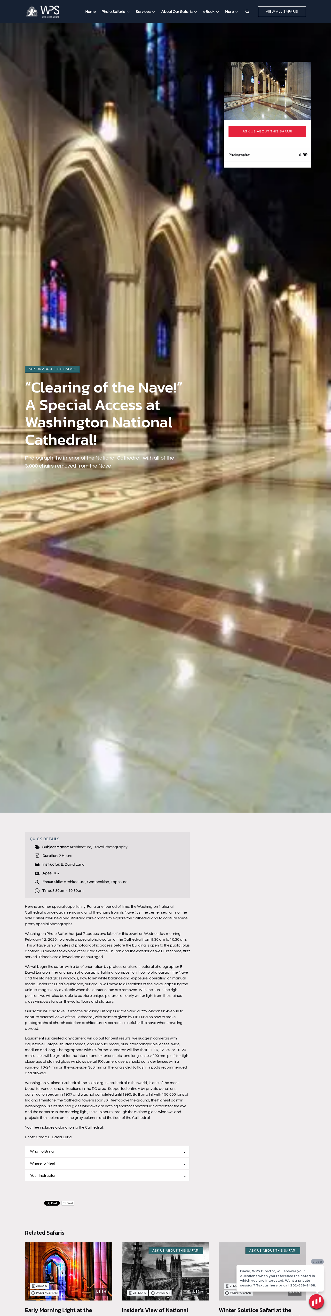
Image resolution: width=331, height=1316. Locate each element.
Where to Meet (42, 1163)
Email (69, 1203)
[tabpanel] (267, 91)
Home (90, 12)
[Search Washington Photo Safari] (247, 11)
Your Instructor (43, 1175)
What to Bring (42, 1151)
